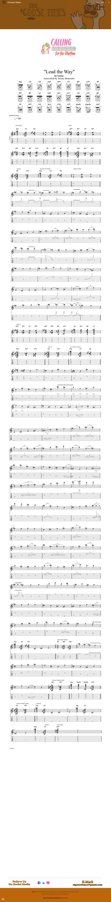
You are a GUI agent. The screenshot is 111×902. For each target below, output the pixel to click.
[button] (109, 2)
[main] (55, 895)
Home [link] (97, 2)
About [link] (102, 2)
